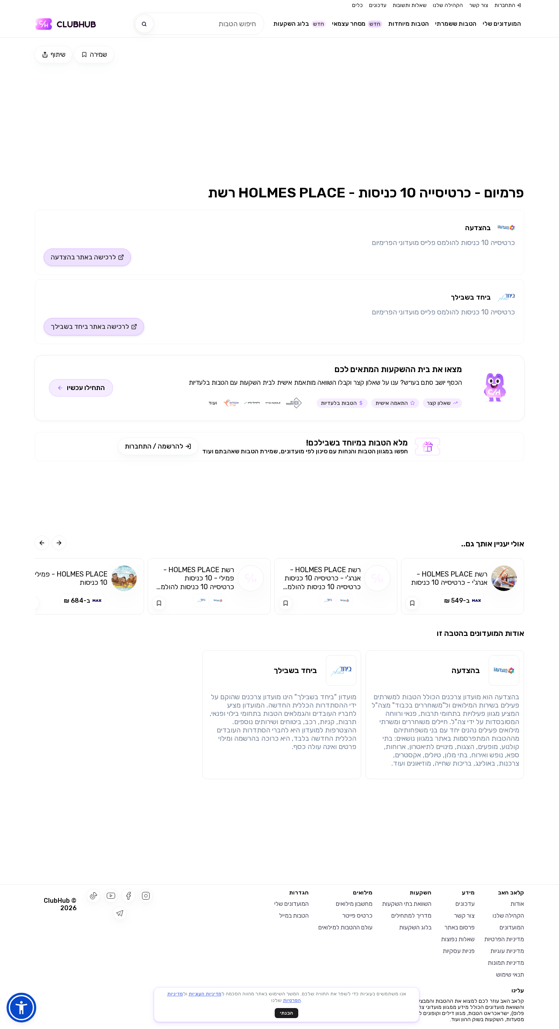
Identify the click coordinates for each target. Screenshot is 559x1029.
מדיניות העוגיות (205, 994)
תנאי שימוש (510, 974)
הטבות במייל (294, 915)
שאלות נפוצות (458, 939)
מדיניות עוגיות (507, 951)
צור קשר (478, 5)
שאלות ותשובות (410, 5)
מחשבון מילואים (354, 904)
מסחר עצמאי (356, 24)
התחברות (504, 5)
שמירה (98, 55)
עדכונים (377, 5)
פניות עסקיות (459, 951)
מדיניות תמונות (506, 963)
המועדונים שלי (502, 24)
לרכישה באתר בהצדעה (83, 257)
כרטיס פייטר (357, 915)
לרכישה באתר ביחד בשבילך (90, 327)
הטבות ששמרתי (455, 24)
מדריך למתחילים (411, 915)
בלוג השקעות (298, 24)
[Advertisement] (366, 116)
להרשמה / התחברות (154, 446)
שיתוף (58, 55)
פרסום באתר (460, 927)
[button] (21, 1007)
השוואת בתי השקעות (406, 904)
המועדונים (512, 927)
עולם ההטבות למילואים (345, 927)
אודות (517, 904)
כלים (357, 5)
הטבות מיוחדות (408, 24)
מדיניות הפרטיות (504, 939)
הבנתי (286, 1013)
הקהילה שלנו (448, 5)
